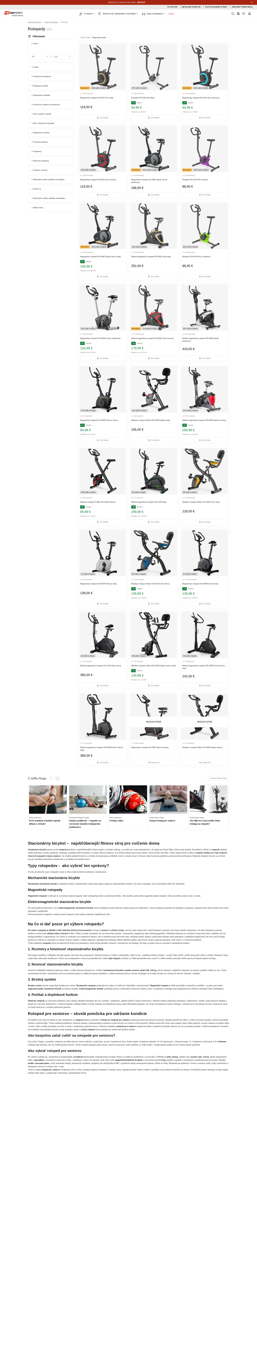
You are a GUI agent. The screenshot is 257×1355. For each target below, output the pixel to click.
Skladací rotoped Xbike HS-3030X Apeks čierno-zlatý (153, 666)
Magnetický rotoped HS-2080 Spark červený (150, 747)
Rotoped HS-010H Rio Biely (143, 98)
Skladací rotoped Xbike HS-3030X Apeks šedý (150, 420)
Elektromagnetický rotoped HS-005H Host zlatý (151, 256)
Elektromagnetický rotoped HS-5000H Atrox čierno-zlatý (101, 748)
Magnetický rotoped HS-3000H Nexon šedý (98, 584)
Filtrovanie (39, 36)
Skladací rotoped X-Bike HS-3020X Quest (97, 502)
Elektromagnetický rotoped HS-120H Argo (149, 502)
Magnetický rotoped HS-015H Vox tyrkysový (200, 98)
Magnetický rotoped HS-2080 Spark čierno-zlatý (100, 256)
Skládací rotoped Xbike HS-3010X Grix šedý (201, 502)
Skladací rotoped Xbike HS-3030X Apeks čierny (202, 747)
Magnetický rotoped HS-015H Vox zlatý (96, 98)
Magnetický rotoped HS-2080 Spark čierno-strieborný (149, 181)
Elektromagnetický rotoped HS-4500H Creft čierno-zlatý (203, 667)
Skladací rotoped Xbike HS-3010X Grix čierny (150, 584)
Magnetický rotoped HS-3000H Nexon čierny (99, 420)
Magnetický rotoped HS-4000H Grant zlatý (200, 584)
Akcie (171, 14)
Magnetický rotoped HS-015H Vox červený (98, 180)
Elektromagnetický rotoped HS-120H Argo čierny (100, 666)
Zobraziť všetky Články (218, 778)
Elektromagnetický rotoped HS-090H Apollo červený (204, 420)
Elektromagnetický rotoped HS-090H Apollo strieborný (200, 339)
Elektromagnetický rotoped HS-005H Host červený (152, 338)
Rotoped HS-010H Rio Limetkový (196, 256)
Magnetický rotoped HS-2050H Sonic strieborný (100, 338)
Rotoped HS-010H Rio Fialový (195, 180)
